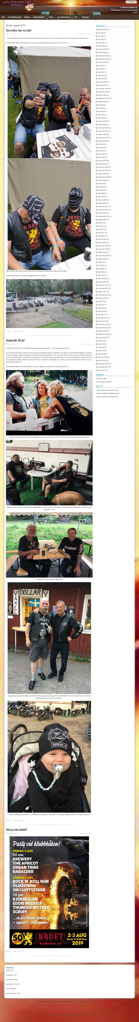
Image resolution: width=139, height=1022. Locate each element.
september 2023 (103, 138)
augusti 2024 (102, 102)
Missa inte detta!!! (16, 829)
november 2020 (103, 249)
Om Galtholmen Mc (14, 17)
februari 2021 (102, 239)
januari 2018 (102, 360)
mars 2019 (101, 314)
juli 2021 (100, 223)
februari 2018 (102, 357)
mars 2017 (101, 370)
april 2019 (101, 311)
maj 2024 (101, 111)
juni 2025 (101, 69)
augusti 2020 (102, 259)
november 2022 (103, 170)
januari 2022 (102, 203)
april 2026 (101, 43)
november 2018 (103, 328)
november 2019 (103, 288)
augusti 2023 (102, 141)
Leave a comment (86, 34)
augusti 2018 (102, 337)
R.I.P (75, 17)
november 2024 (103, 92)
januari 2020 (102, 282)
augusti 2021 (102, 219)
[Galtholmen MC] (18, 10)
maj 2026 (101, 39)
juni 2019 (101, 305)
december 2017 (103, 364)
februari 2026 (102, 49)
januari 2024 (102, 124)
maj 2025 (101, 72)
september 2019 (103, 295)
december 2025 (103, 56)
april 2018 (101, 351)
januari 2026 (102, 52)
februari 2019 (102, 318)
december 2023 (103, 128)
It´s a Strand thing (64, 17)
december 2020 (103, 246)
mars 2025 (101, 79)
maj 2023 (101, 151)
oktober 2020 (102, 252)
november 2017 (103, 367)
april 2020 (101, 272)
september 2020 (103, 256)
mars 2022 (101, 197)
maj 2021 (101, 229)
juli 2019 (100, 301)
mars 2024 (101, 118)
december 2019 (103, 285)
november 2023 (103, 131)
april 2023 (101, 154)
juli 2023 (100, 144)
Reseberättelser (38, 17)
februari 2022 (102, 200)
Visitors (10, 967)
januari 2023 (102, 164)
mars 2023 (101, 157)
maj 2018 (101, 347)
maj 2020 (101, 269)
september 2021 (103, 216)
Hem (3, 17)
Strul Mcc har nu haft (18, 30)
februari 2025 (102, 82)
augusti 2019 (102, 298)
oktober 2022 (102, 174)
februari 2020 (102, 278)
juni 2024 (101, 108)
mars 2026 (101, 46)
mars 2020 (101, 275)
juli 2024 (100, 105)
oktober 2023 (102, 134)
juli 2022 (100, 183)
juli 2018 (100, 341)
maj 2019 (101, 308)
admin (10, 331)
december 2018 (103, 324)
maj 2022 (101, 190)
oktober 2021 (102, 213)
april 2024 (101, 115)
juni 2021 (101, 226)
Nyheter (27, 17)
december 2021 (103, 206)
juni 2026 (101, 36)
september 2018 (103, 334)
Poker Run (85, 17)
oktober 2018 (102, 331)
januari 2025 (102, 85)
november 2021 (103, 210)
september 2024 (103, 98)
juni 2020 (101, 265)
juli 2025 (100, 66)
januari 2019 (102, 321)
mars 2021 (101, 236)
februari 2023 (102, 161)
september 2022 (103, 177)
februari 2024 (102, 121)
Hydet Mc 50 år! (15, 340)
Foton (51, 17)
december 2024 (103, 88)
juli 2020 (100, 262)
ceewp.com (93, 1015)
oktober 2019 (102, 292)
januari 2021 (102, 242)
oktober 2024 (102, 95)
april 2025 (101, 75)
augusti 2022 (102, 180)
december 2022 (103, 167)
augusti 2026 (102, 29)
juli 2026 (100, 33)
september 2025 (103, 59)
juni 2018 (101, 344)
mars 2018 (101, 354)
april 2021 (101, 233)
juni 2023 (101, 147)
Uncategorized (20, 331)
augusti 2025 (102, 62)
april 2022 (101, 193)
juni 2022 (101, 187)
